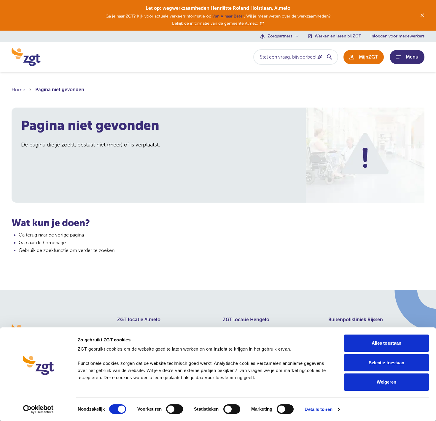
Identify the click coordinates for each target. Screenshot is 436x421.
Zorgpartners (280, 36)
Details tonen (318, 409)
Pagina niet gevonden (59, 89)
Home (18, 89)
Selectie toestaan (387, 362)
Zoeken (329, 57)
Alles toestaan (386, 343)
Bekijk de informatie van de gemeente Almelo (215, 23)
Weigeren (387, 381)
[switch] (174, 409)
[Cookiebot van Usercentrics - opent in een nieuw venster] (38, 409)
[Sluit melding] (422, 15)
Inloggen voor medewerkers (397, 36)
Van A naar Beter (228, 16)
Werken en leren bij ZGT (338, 36)
